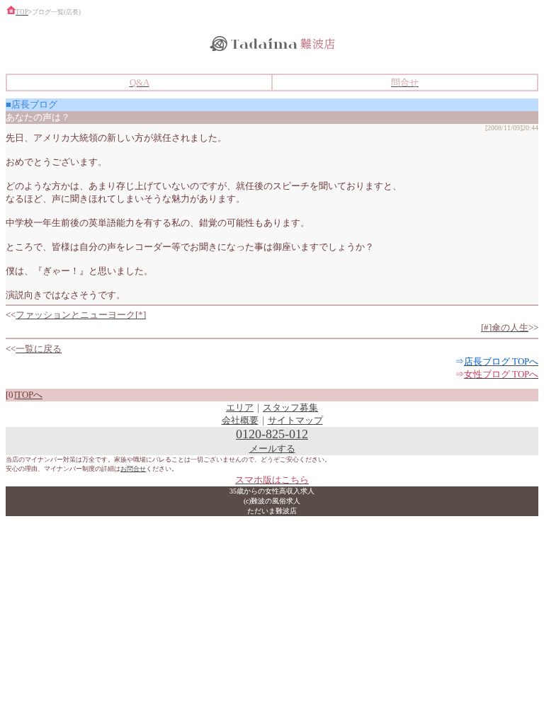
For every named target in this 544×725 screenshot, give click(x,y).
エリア (240, 407)
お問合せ (133, 468)
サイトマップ (295, 420)
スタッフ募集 (290, 407)
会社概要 (240, 420)
